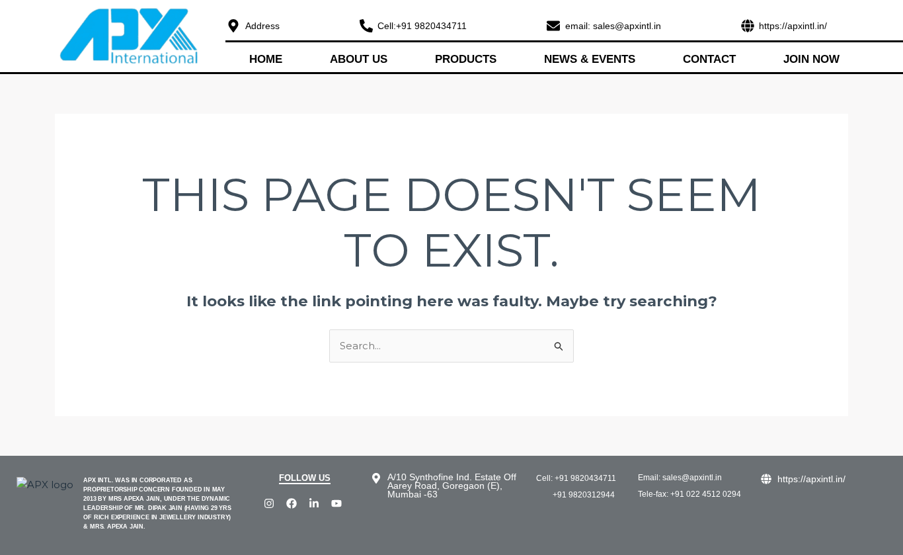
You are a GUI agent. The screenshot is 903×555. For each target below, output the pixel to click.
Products (465, 59)
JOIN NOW (811, 59)
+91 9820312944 (584, 494)
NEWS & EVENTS (589, 59)
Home (265, 59)
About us (358, 59)
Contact (709, 59)
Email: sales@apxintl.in (680, 477)
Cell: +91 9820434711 (576, 478)
